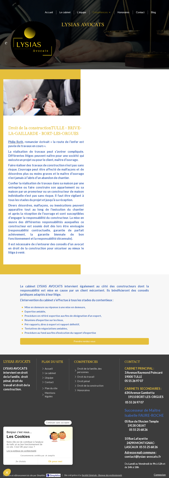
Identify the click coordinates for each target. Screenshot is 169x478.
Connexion (160, 474)
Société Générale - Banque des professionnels (102, 475)
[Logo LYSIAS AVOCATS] (33, 66)
